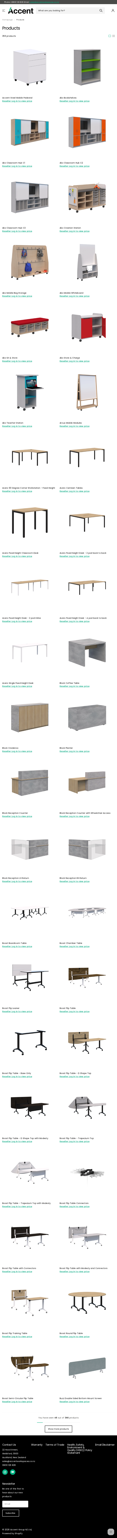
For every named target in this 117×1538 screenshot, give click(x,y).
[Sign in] (113, 10)
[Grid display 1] (110, 36)
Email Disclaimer (105, 1444)
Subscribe (11, 1513)
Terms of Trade (55, 1444)
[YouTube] (12, 1472)
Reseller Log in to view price (17, 101)
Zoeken (101, 10)
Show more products (58, 1429)
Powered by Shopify (12, 1533)
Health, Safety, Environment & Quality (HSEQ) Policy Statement (79, 1449)
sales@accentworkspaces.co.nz (44, 2)
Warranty (37, 1444)
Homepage (7, 19)
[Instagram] (5, 1472)
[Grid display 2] (113, 36)
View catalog (4, 10)
